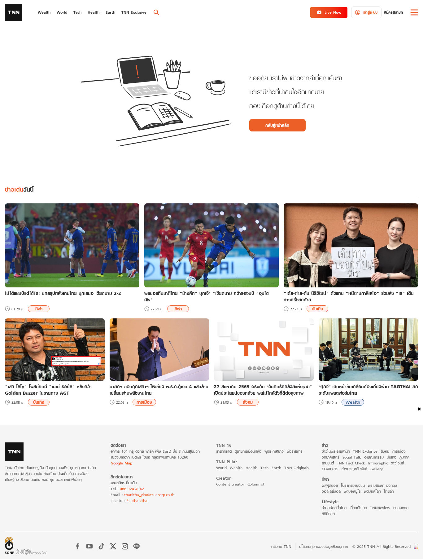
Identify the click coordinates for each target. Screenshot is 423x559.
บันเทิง (317, 308)
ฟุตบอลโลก (372, 491)
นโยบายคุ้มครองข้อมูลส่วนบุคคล (323, 546)
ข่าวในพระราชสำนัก (336, 451)
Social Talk (351, 457)
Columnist (255, 484)
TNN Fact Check (351, 463)
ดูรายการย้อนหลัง (248, 451)
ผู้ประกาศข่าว (274, 451)
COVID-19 (330, 469)
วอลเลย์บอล (331, 491)
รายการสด (224, 451)
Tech (264, 468)
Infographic (378, 463)
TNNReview (380, 508)
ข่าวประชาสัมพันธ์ (354, 469)
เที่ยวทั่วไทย (358, 508)
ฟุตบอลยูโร (352, 491)
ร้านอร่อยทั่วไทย (334, 508)
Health (251, 468)
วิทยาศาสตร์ (330, 457)
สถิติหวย (328, 514)
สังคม (248, 402)
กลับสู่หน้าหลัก (277, 125)
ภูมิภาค (404, 457)
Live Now (333, 12)
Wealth (353, 402)
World (221, 468)
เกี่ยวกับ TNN (280, 546)
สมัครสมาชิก (393, 12)
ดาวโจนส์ (397, 463)
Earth (276, 468)
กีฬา (38, 308)
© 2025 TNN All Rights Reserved (381, 546)
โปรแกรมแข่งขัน (353, 485)
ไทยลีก (389, 491)
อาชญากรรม (374, 457)
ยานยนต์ (328, 463)
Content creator (230, 484)
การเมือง (144, 402)
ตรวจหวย (400, 508)
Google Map (121, 463)
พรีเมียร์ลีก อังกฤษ (382, 485)
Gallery (376, 469)
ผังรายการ (295, 451)
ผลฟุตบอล (330, 485)
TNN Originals (296, 468)
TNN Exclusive (365, 451)
